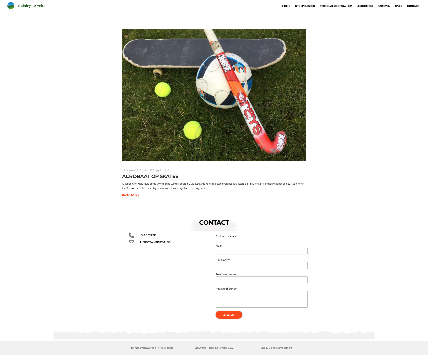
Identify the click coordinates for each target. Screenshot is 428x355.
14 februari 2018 (131, 170)
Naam (219, 245)
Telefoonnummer (227, 274)
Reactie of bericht (226, 289)
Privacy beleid (165, 347)
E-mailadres (223, 260)
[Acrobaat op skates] (214, 95)
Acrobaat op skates (150, 176)
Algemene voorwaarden (143, 347)
